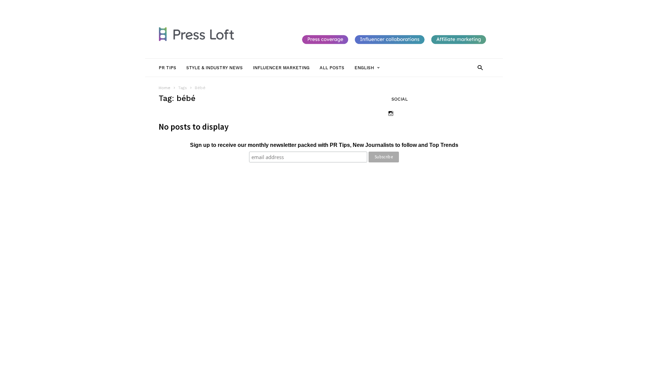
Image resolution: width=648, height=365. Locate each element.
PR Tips (198, 5)
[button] (480, 67)
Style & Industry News (235, 5)
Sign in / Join (171, 5)
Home (164, 87)
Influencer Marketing (284, 5)
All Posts (321, 5)
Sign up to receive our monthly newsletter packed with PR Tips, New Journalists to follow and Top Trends (324, 145)
